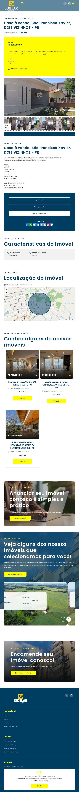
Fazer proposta (39, 207)
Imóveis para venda (10, 741)
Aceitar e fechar (39, 786)
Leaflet (62, 320)
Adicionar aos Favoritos (19, 69)
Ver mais (22, 398)
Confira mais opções (15, 574)
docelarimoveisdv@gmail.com (13, 767)
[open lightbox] (39, 97)
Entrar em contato (39, 214)
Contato (6, 716)
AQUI (36, 780)
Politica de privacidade (11, 726)
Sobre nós (7, 719)
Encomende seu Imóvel (11, 752)
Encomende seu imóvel (23, 673)
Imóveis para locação (11, 745)
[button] (22, 3)
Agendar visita (39, 200)
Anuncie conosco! (20, 518)
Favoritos (7, 723)
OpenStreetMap (70, 320)
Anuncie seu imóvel (10, 748)
